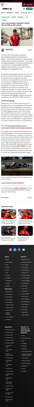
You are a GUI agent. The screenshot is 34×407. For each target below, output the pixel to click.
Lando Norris (25, 291)
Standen (17, 13)
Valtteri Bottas (25, 315)
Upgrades (4, 20)
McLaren (9, 111)
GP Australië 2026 (10, 330)
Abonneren (29, 9)
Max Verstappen (25, 13)
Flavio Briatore (9, 302)
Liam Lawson (25, 296)
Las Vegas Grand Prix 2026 (9, 393)
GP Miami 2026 (9, 337)
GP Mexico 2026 (9, 386)
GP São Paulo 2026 (9, 389)
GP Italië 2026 (9, 368)
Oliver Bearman (25, 304)
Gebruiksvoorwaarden (27, 351)
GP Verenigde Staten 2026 (9, 382)
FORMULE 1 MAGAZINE (20, 188)
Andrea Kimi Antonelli (27, 262)
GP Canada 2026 (10, 340)
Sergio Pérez (25, 312)
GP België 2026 (9, 358)
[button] (28, 4)
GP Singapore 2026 (9, 378)
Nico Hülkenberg (25, 301)
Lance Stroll (24, 288)
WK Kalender (10, 13)
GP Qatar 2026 (9, 397)
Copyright (24, 371)
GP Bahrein (20, 17)
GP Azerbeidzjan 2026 (9, 374)
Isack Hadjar (25, 286)
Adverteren (24, 349)
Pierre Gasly (24, 309)
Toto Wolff (8, 319)
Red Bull (8, 283)
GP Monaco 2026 (10, 343)
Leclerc (22, 95)
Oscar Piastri (25, 307)
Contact (23, 368)
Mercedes (8, 278)
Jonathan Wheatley (8, 313)
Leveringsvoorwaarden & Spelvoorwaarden (27, 354)
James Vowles (9, 310)
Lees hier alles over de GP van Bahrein (12, 183)
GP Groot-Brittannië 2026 (9, 354)
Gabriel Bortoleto (26, 280)
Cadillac (7, 267)
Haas (7, 272)
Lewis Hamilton (25, 294)
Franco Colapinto (26, 278)
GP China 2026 (9, 332)
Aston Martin (9, 262)
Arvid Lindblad (25, 265)
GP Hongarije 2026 (9, 361)
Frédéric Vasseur (10, 305)
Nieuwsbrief (24, 366)
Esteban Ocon (25, 272)
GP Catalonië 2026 (9, 346)
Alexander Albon (25, 259)
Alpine (7, 259)
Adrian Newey (9, 291)
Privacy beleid (25, 358)
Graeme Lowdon (9, 307)
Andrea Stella (9, 297)
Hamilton (15, 95)
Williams (8, 286)
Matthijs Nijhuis (9, 49)
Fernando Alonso (26, 275)
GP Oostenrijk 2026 (9, 350)
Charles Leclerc (6, 17)
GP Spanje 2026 (9, 371)
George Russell (25, 283)
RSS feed (24, 346)
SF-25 (26, 17)
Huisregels (24, 343)
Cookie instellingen (26, 363)
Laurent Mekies (9, 317)
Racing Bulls (9, 280)
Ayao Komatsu (9, 299)
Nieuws (3, 13)
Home (23, 335)
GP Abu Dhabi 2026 (9, 400)
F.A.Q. (23, 341)
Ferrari (14, 17)
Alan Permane (9, 294)
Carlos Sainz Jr (25, 267)
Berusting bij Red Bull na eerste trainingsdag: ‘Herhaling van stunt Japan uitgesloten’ (16, 127)
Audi (7, 265)
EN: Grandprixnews (26, 338)
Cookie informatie (26, 360)
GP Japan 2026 (9, 335)
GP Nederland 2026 (9, 365)
